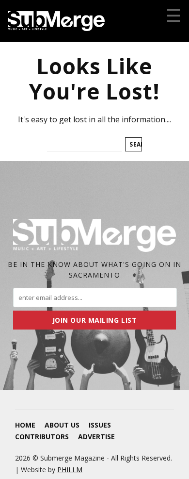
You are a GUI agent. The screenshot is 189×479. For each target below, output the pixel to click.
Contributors (42, 436)
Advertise (96, 436)
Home (25, 424)
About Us (62, 424)
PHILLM (69, 469)
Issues (100, 424)
